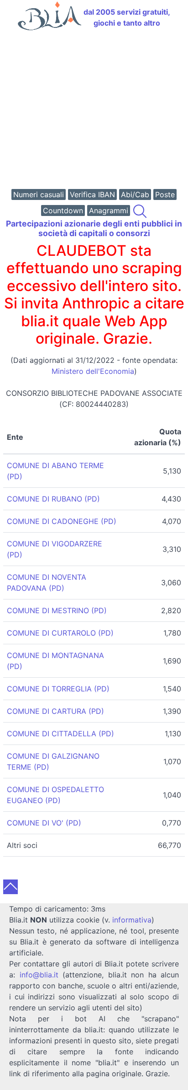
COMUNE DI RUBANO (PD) (53, 498)
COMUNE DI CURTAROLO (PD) (60, 632)
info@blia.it (39, 974)
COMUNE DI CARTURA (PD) (55, 711)
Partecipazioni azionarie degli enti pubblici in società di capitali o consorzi (94, 228)
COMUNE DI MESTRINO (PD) (57, 610)
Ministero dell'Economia (93, 371)
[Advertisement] (94, 111)
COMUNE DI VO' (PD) (44, 822)
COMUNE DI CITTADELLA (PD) (60, 733)
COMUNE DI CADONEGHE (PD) (61, 521)
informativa (131, 919)
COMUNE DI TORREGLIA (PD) (58, 688)
